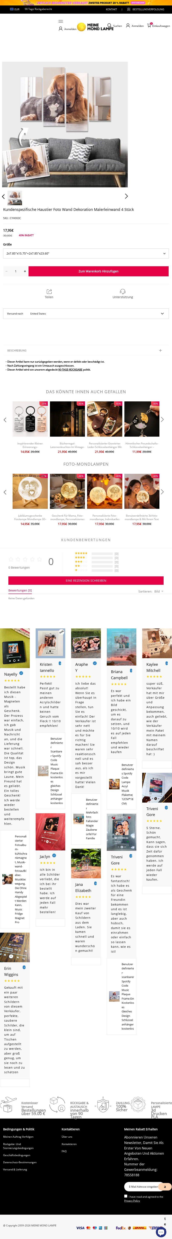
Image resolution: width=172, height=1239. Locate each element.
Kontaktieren (69, 1144)
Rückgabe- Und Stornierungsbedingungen (18, 1146)
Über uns (67, 1136)
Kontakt (111, 9)
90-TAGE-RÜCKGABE (70, 369)
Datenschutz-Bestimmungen (19, 1162)
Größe (7, 244)
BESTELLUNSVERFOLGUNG (145, 9)
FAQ (64, 1151)
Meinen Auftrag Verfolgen (18, 1136)
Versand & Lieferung (15, 1169)
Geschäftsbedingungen (16, 1155)
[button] (11, 123)
